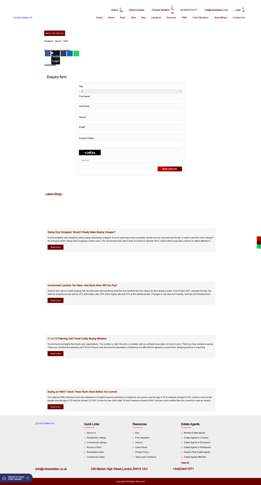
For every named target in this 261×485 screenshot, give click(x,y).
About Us (91, 433)
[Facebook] (48, 53)
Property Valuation (161, 10)
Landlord (156, 17)
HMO (184, 17)
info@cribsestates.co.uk (216, 10)
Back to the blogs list (54, 33)
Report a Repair (136, 10)
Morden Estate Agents (194, 433)
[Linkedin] (70, 53)
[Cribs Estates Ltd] (23, 17)
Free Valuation (201, 17)
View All (185, 463)
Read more (55, 247)
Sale (133, 17)
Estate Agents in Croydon (196, 438)
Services (171, 17)
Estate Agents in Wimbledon (197, 447)
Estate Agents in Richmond (197, 442)
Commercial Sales (96, 457)
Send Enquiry (169, 169)
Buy (144, 17)
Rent (122, 17)
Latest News (141, 447)
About (111, 17)
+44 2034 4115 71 (188, 10)
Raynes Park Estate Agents (197, 452)
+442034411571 (183, 469)
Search (114, 10)
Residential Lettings (96, 438)
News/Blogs (220, 17)
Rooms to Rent (94, 447)
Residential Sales (95, 452)
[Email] (63, 53)
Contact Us (239, 17)
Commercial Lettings (97, 442)
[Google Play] (48, 432)
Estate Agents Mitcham (195, 457)
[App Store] (56, 432)
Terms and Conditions (145, 457)
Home (99, 17)
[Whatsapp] (76, 53)
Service (139, 442)
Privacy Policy (142, 452)
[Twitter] (55, 57)
